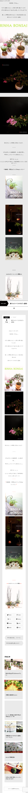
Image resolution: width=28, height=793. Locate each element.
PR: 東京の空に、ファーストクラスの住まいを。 (15, 637)
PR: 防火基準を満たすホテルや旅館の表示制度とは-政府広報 (14, 643)
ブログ (14, 317)
